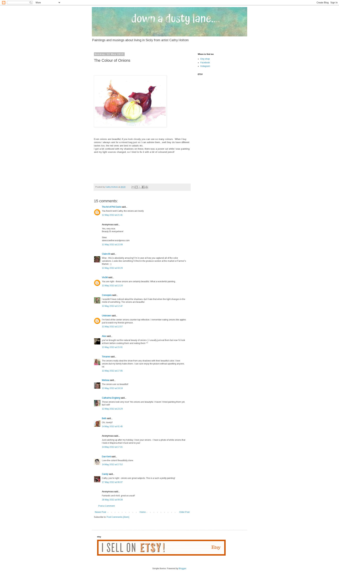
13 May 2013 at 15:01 (112, 347)
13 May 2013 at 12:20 (112, 285)
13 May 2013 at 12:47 (112, 306)
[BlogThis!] (136, 187)
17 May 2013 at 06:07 (112, 482)
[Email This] (133, 187)
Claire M (106, 254)
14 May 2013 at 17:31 (112, 447)
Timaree (106, 356)
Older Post (184, 512)
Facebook (205, 62)
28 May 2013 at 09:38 (112, 499)
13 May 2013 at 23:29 (112, 409)
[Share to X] (140, 187)
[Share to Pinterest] (146, 187)
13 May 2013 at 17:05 (112, 371)
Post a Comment (106, 506)
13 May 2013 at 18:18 (112, 388)
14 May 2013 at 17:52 (112, 464)
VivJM (105, 277)
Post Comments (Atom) (118, 517)
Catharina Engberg (111, 398)
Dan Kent (106, 456)
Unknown (106, 315)
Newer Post (100, 512)
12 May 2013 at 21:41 (112, 215)
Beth (104, 418)
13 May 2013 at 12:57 (112, 326)
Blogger (182, 568)
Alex (104, 336)
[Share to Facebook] (143, 187)
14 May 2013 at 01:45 (112, 426)
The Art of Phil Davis (111, 207)
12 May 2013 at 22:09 (112, 244)
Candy (105, 474)
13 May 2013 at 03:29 (112, 268)
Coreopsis (107, 295)
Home (143, 512)
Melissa (105, 380)
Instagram (205, 66)
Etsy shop (205, 59)
